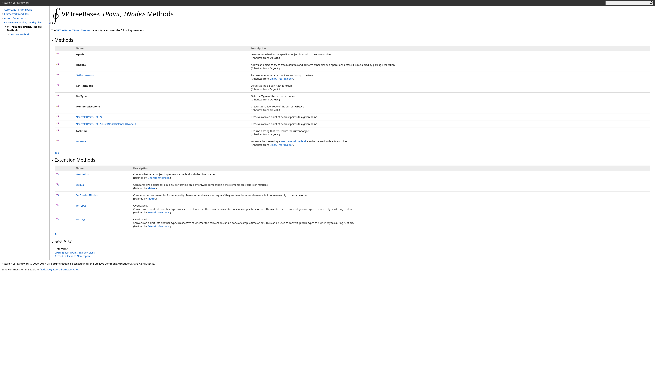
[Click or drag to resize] (50, 23)
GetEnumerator (85, 75)
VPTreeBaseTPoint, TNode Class (75, 252)
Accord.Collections (15, 18)
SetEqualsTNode (87, 195)
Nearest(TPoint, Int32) (89, 117)
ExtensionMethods (158, 177)
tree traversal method (293, 141)
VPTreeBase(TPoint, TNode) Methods (24, 28)
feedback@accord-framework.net (59, 269)
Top (57, 152)
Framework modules (16, 14)
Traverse (81, 141)
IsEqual (80, 184)
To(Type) (81, 205)
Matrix (151, 188)
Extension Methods (75, 160)
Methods (64, 40)
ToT (80, 219)
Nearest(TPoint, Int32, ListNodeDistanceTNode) (106, 124)
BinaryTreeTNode (281, 78)
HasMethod (83, 174)
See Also (63, 241)
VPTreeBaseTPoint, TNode (73, 30)
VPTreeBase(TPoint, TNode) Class (23, 22)
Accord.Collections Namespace (73, 256)
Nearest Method (19, 34)
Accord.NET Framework (18, 9)
